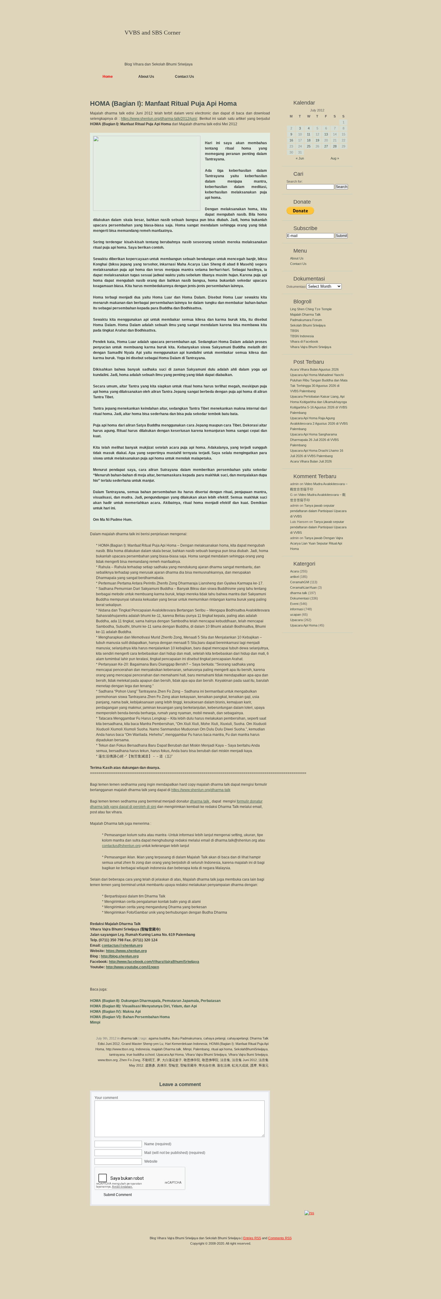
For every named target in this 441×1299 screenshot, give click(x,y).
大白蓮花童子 (172, 1060)
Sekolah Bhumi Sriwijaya (308, 325)
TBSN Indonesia (302, 336)
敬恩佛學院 (210, 1060)
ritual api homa (221, 1049)
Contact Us (184, 76)
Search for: (294, 181)
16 (291, 140)
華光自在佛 (207, 1065)
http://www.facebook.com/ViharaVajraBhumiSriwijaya (154, 962)
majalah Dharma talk (166, 1049)
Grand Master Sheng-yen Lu (142, 1044)
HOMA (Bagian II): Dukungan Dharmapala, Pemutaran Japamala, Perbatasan (155, 1001)
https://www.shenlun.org (126, 951)
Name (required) (157, 1144)
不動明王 (148, 1060)
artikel (294, 576)
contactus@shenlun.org (121, 846)
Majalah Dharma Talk (305, 314)
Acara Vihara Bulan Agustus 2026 (314, 369)
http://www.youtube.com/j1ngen (132, 967)
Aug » (335, 158)
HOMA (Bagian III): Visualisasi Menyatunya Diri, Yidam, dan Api (143, 1006)
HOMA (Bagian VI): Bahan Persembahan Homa (130, 1017)
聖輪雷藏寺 (188, 1065)
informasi (296, 609)
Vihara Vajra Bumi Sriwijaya (248, 1054)
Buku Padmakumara (187, 1038)
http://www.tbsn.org (120, 1049)
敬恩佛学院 (192, 1060)
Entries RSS (252, 1238)
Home (108, 76)
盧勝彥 (150, 1065)
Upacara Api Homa (170, 1054)
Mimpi (95, 1022)
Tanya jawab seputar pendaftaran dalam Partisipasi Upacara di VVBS (318, 511)
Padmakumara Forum (306, 320)
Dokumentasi (296, 286)
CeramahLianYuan (303, 587)
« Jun (300, 158)
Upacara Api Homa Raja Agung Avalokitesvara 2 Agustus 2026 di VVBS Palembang (319, 423)
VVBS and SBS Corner (152, 32)
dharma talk (200, 801)
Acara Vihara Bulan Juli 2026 (311, 461)
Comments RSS (280, 1238)
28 (335, 146)
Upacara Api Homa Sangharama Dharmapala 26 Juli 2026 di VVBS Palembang (314, 439)
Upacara (296, 620)
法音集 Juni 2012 (244, 1060)
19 (317, 140)
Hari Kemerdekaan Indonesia (186, 1044)
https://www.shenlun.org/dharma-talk (200, 790)
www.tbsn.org (108, 1060)
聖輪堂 (173, 1065)
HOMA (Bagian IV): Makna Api (115, 1011)
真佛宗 (162, 1065)
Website (151, 1161)
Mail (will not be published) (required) (174, 1153)
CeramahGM (299, 582)
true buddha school (140, 1054)
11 (308, 134)
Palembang (201, 1049)
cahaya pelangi (214, 1038)
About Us (146, 76)
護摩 (253, 1065)
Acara (294, 571)
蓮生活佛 (223, 1065)
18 (308, 140)
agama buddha (159, 1038)
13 (326, 134)
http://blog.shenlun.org (120, 956)
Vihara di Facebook (304, 341)
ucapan (295, 614)
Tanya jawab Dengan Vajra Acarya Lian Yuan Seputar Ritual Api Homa (316, 543)
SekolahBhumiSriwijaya (251, 1049)
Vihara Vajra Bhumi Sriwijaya (205, 1054)
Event (294, 603)
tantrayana (117, 1054)
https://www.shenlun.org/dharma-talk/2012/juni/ (159, 119)
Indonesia (143, 1049)
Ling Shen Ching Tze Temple (311, 309)
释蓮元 (263, 1065)
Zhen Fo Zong (129, 1060)
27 (326, 146)
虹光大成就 (240, 1065)
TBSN (294, 330)
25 (308, 146)
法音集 (225, 1060)
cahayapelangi (237, 1038)
